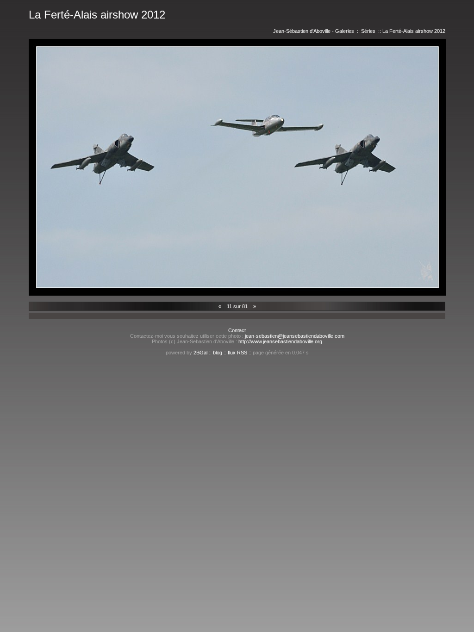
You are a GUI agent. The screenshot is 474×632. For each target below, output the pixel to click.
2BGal (200, 352)
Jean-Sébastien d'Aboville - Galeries (313, 31)
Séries (368, 31)
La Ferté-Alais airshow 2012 (413, 31)
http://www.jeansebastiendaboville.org (280, 341)
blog (217, 352)
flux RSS (237, 352)
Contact (237, 330)
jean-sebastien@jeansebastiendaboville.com (294, 336)
